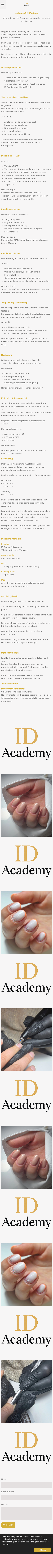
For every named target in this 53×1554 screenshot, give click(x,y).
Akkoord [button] (42, 1550)
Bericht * (5, 1504)
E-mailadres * (7, 1492)
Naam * (4, 1479)
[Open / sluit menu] (3, 4)
